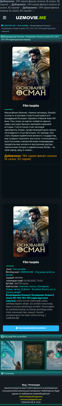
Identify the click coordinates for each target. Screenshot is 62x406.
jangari (17, 292)
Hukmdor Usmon (27, 286)
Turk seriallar (23, 26)
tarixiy (17, 289)
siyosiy (9, 292)
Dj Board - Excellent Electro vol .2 (38, 289)
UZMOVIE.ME (9, 26)
